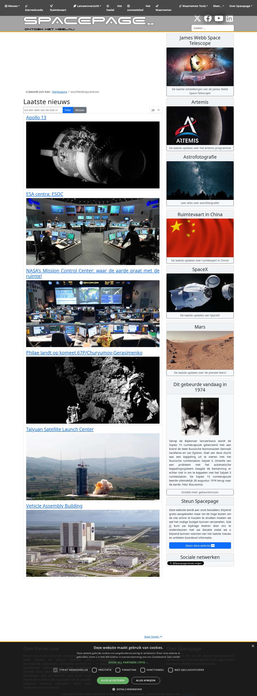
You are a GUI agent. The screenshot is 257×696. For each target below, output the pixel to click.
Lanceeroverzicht (87, 6)
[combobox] (213, 28)
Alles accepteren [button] (112, 680)
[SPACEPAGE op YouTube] (218, 20)
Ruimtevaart (58, 10)
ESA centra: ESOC (44, 194)
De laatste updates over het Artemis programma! (200, 148)
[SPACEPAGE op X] (197, 20)
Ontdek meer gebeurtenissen (200, 492)
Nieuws (12, 6)
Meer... (217, 6)
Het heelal (114, 8)
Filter (68, 110)
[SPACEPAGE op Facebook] (208, 20)
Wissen (79, 110)
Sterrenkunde (34, 10)
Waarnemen (163, 10)
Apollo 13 (36, 117)
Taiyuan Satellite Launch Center (60, 429)
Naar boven (152, 636)
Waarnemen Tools (194, 6)
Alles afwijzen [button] (146, 680)
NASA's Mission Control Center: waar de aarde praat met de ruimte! (93, 273)
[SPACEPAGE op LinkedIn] (229, 20)
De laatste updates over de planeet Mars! (200, 372)
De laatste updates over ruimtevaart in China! (200, 260)
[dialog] (128, 669)
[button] (128, 662)
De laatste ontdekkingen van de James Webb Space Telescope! (200, 91)
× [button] (252, 646)
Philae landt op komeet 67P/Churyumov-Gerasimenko (84, 353)
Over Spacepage (239, 6)
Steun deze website (198, 545)
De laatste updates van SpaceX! (200, 315)
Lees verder (173, 656)
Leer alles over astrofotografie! (200, 203)
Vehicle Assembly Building (54, 506)
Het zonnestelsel (139, 8)
